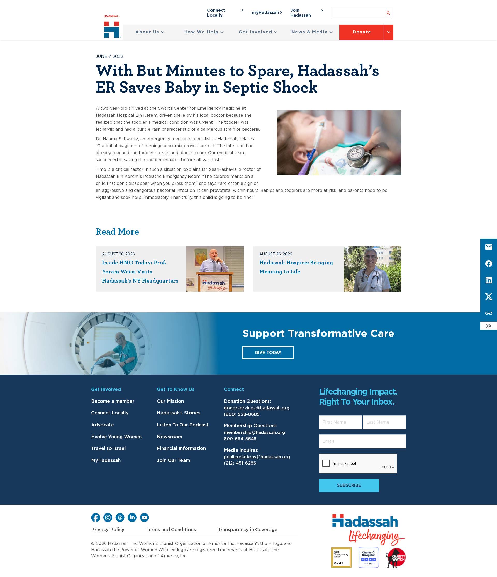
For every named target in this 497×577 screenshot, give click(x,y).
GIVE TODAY (268, 353)
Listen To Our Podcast (183, 425)
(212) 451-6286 (240, 463)
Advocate (102, 425)
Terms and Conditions (171, 529)
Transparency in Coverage (247, 529)
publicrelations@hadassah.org (257, 457)
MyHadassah (106, 460)
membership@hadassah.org (254, 432)
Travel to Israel (108, 448)
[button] (150, 32)
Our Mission (170, 401)
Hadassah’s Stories (178, 413)
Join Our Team (173, 460)
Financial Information (181, 448)
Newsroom (169, 437)
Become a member (112, 401)
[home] (113, 27)
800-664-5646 (240, 439)
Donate (362, 32)
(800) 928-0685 (242, 414)
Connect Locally (110, 413)
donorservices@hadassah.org (256, 408)
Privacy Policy (108, 529)
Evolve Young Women (116, 437)
